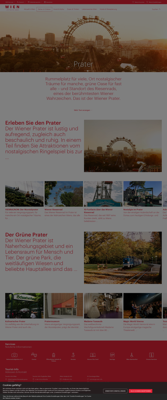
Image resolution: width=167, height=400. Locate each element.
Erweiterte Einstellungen (115, 391)
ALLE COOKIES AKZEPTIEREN (141, 391)
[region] (83, 391)
